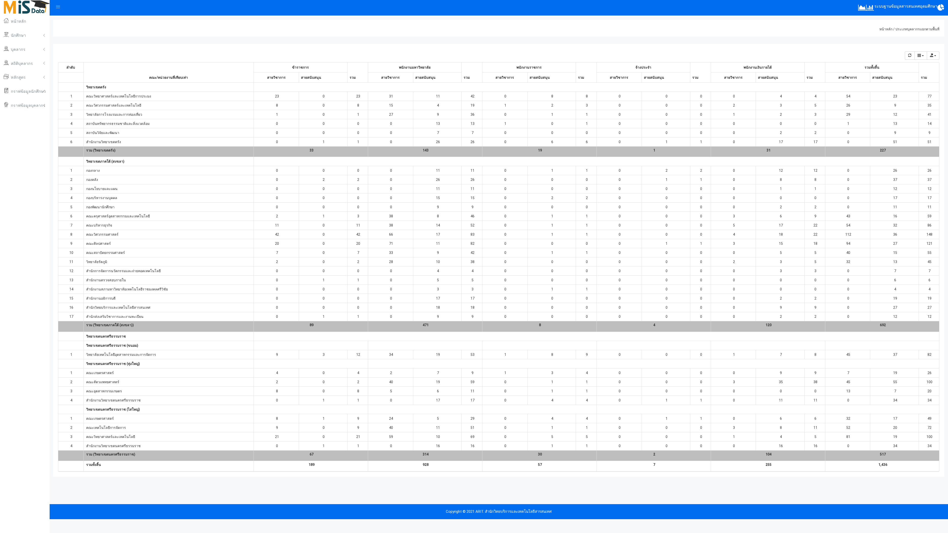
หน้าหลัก (885, 29)
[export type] (933, 55)
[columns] (920, 55)
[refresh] (910, 55)
